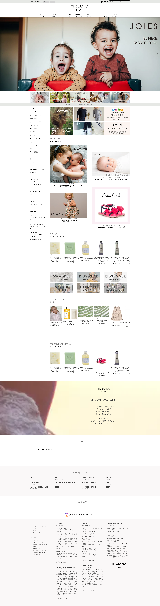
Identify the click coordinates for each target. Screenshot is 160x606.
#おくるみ (46, 1)
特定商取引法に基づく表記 (40, 550)
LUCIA (32, 194)
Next (158, 54)
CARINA (32, 201)
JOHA (31, 166)
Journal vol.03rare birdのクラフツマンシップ (37, 217)
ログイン (35, 546)
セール (32, 148)
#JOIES (53, 1)
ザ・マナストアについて (39, 526)
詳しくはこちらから (63, 562)
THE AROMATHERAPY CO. (65, 483)
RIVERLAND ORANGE (89, 483)
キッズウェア (33, 128)
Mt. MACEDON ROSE (88, 487)
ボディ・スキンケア (35, 138)
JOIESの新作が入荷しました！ (85, 105)
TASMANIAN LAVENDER (37, 188)
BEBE (31, 198)
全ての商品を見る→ (35, 152)
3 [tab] (82, 89)
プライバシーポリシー (39, 552)
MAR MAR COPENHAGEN (37, 169)
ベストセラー (33, 112)
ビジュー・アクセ (35, 145)
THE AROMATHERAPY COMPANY (36, 180)
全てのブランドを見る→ (37, 204)
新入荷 (34, 528)
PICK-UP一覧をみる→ (36, 239)
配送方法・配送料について (40, 544)
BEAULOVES (33, 172)
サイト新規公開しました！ (45, 449)
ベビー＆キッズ (34, 118)
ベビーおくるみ (34, 125)
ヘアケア (32, 142)
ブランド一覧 (36, 532)
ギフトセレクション (35, 115)
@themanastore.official (81, 514)
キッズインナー (34, 132)
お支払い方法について (39, 542)
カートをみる (36, 548)
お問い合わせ (36, 554)
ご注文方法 (36, 540)
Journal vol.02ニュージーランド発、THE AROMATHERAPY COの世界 (37, 225)
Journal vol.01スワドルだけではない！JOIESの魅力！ (37, 234)
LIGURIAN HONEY (35, 184)
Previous (2, 54)
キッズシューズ (34, 135)
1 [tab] (77, 89)
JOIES (32, 162)
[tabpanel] (80, 54)
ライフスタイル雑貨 (35, 122)
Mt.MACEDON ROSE (36, 191)
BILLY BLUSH (34, 176)
